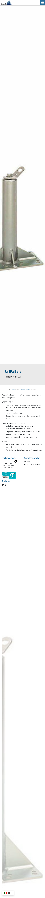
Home (13, 389)
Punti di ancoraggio (25, 389)
